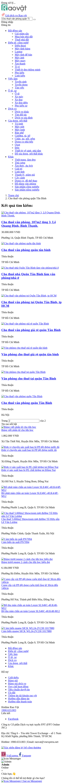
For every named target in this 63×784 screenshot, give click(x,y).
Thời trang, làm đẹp (25, 159)
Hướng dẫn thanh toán (20, 701)
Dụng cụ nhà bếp (24, 141)
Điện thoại (20, 45)
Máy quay (20, 60)
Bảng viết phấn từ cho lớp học (17, 430)
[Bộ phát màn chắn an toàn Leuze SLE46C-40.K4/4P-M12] (31, 490)
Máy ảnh (19, 57)
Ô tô (17, 93)
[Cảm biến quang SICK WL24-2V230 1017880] (27, 628)
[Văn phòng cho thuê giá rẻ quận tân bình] (24, 347)
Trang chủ (13, 195)
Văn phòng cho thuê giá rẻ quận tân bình (30, 354)
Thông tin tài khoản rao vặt (22, 695)
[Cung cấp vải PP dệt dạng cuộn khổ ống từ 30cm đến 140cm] (31, 582)
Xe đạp (19, 99)
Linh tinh (20, 171)
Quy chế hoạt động (18, 686)
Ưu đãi (11, 692)
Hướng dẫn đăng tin (18, 698)
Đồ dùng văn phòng (25, 183)
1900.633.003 (8, 710)
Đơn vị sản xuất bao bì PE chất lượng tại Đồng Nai (28, 470)
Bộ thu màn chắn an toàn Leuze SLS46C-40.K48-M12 (30, 611)
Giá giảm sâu (22, 33)
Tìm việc (19, 87)
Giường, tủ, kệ (22, 135)
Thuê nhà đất (22, 39)
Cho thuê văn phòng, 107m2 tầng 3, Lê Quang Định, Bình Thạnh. (28, 223)
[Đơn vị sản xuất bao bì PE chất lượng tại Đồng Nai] (29, 467)
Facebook (13, 718)
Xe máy (19, 96)
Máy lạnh (20, 129)
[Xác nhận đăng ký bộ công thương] (21, 747)
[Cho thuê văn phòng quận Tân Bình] (21, 396)
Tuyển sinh (21, 81)
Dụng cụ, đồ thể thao (26, 180)
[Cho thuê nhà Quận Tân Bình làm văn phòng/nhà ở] (30, 267)
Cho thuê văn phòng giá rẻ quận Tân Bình (31, 330)
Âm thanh (20, 63)
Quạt (17, 144)
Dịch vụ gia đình (24, 117)
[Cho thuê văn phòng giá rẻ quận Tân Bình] (25, 323)
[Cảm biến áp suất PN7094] (16, 539)
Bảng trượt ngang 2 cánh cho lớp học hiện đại (25, 562)
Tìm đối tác (21, 114)
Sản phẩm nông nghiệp (27, 189)
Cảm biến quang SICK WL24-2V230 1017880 (26, 631)
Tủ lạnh (19, 123)
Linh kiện (20, 75)
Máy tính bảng (22, 48)
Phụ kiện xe (21, 105)
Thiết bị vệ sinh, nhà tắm (28, 150)
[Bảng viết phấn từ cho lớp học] (18, 427)
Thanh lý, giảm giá (25, 174)
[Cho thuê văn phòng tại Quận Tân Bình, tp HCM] (28, 295)
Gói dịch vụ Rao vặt (16, 15)
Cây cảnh (20, 177)
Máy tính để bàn (23, 54)
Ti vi (17, 66)
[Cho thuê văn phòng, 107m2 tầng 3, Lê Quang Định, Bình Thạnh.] (31, 215)
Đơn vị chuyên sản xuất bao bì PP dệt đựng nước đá (29, 450)
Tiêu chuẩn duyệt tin (19, 689)
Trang (4, 420)
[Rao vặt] (14, 11)
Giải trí (18, 168)
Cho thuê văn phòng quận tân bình (26, 250)
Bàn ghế (19, 132)
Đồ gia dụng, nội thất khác (29, 153)
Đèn (17, 147)
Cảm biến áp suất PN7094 (15, 542)
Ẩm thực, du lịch (24, 165)
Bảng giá (13, 680)
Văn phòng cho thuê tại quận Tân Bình (28, 378)
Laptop (18, 51)
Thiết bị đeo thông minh (27, 69)
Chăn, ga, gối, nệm (25, 138)
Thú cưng (20, 162)
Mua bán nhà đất (24, 36)
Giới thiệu (13, 677)
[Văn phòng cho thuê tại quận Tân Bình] (23, 372)
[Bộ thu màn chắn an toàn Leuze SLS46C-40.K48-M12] (31, 608)
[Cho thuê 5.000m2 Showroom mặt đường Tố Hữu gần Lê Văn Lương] (31, 516)
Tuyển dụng (21, 84)
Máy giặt (19, 126)
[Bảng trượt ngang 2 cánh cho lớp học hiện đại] (27, 559)
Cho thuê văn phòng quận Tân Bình (26, 403)
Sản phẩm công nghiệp (27, 186)
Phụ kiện (19, 72)
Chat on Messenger (31, 781)
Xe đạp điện (21, 102)
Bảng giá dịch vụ (17, 683)
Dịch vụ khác (22, 111)
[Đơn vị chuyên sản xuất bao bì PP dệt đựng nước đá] (30, 447)
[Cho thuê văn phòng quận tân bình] (21, 243)
